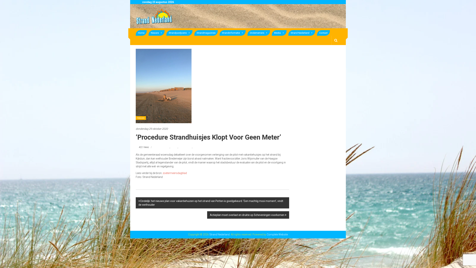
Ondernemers (257, 32)
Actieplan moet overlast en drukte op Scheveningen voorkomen (247, 214)
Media (277, 32)
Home (141, 32)
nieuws (174, 147)
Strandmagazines (206, 32)
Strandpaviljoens (178, 32)
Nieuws (155, 32)
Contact (323, 32)
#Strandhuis (163, 147)
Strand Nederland (300, 32)
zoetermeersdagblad (175, 173)
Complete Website (277, 234)
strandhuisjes (185, 147)
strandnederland (201, 147)
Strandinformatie (231, 32)
